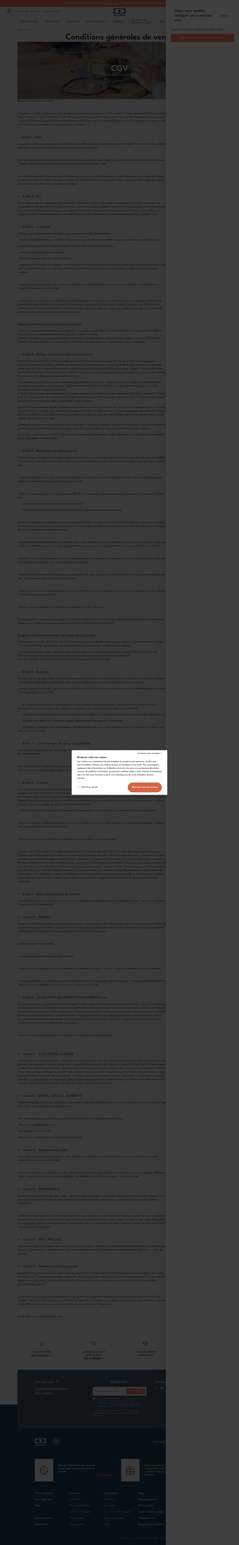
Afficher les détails (89, 787)
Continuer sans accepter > (149, 753)
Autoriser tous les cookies (145, 787)
